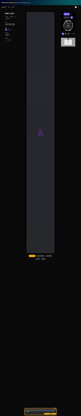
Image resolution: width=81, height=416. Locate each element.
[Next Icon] (52, 133)
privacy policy (52, 410)
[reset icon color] (12, 29)
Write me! (12, 2)
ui (15, 16)
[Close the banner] (78, 2)
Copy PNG (50, 255)
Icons (9, 7)
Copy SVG (33, 255)
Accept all (53, 413)
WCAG (13, 7)
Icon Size (6, 32)
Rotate (6, 38)
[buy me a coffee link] (76, 7)
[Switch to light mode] (78, 7)
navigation (8, 18)
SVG (38, 258)
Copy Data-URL (41, 255)
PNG (44, 258)
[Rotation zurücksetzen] (9, 40)
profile (7, 16)
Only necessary (47, 413)
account (11, 16)
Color (6, 27)
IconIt (4, 7)
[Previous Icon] (29, 133)
